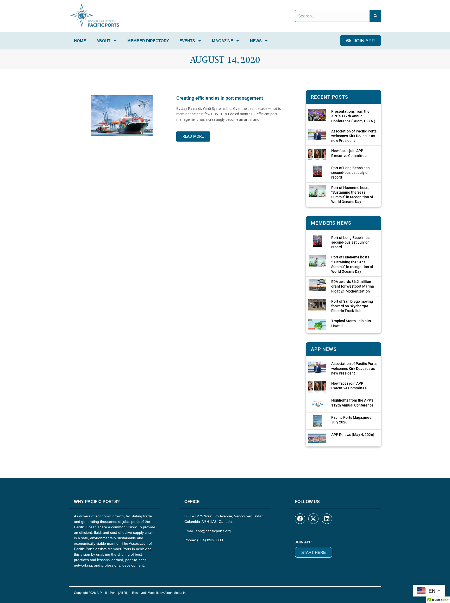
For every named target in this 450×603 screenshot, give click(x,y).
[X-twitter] (313, 518)
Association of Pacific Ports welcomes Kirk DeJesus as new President (354, 136)
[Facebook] (300, 518)
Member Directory (148, 41)
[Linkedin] (327, 518)
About (103, 41)
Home (80, 41)
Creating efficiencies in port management (219, 98)
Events (187, 41)
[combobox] (332, 16)
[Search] (375, 16)
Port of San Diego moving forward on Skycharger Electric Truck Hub (352, 306)
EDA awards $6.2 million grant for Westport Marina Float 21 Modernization (352, 286)
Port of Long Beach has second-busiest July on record (350, 172)
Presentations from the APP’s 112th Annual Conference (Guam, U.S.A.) (353, 116)
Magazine (222, 41)
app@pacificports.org (213, 531)
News (256, 41)
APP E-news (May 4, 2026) (352, 435)
